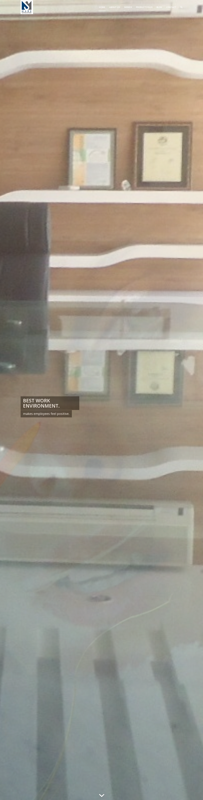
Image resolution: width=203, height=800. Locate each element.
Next (196, 400)
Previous (7, 400)
